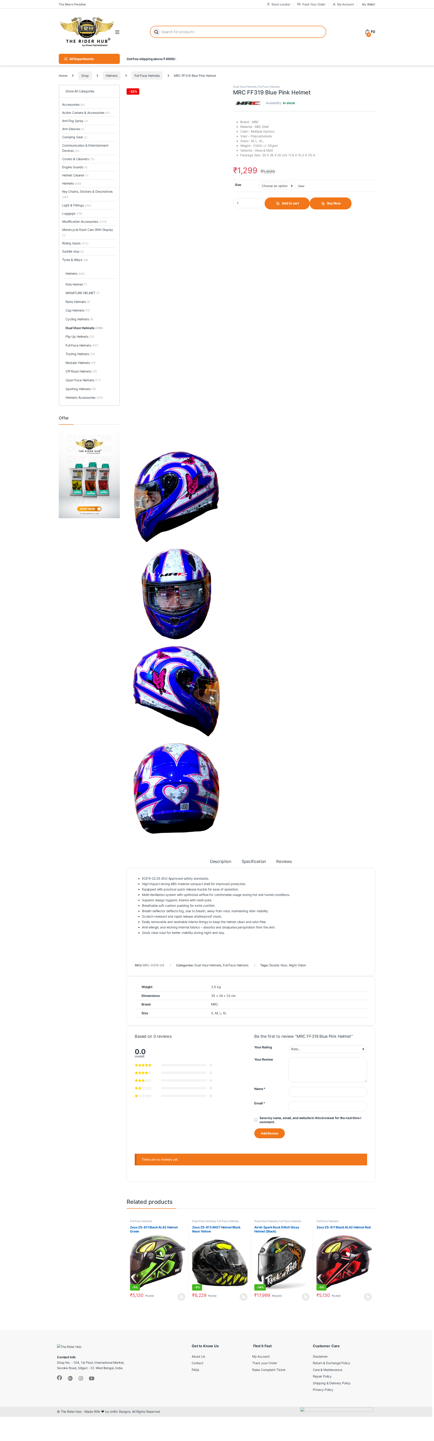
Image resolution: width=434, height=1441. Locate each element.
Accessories (73, 104)
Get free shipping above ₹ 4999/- (152, 59)
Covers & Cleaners (78, 159)
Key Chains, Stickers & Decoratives (87, 194)
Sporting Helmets (81, 389)
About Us (198, 1356)
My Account (345, 4)
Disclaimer (320, 1356)
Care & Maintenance (327, 1370)
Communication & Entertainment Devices (85, 148)
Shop (85, 75)
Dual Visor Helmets (244, 86)
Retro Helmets (78, 302)
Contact (197, 1363)
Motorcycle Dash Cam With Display (87, 232)
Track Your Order (314, 4)
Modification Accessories (84, 221)
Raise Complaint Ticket (268, 1370)
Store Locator (280, 4)
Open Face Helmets (83, 380)
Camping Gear (74, 137)
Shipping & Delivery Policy (332, 1383)
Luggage (72, 213)
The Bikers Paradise (72, 4)
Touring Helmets (80, 354)
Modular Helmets (80, 363)
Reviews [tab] (284, 862)
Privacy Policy (323, 1390)
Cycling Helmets (79, 319)
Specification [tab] (254, 862)
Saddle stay (73, 251)
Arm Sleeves (73, 129)
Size (238, 185)
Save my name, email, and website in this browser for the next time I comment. (310, 1120)
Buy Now (334, 203)
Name (259, 1089)
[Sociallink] (59, 1377)
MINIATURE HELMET (82, 293)
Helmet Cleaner (75, 175)
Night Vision (297, 965)
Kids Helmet (76, 284)
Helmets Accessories (84, 397)
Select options (180, 1297)
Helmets (112, 75)
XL (225, 1013)
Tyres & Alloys (75, 260)
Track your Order (264, 1363)
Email (259, 1103)
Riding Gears (75, 243)
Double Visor (278, 965)
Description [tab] (220, 862)
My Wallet (368, 4)
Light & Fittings (76, 205)
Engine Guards (74, 167)
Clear (301, 186)
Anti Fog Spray (75, 121)
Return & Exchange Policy (331, 1363)
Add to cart (290, 203)
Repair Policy (322, 1376)
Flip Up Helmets (80, 336)
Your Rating (263, 1047)
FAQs (195, 1370)
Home (63, 75)
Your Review (263, 1059)
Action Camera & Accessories (86, 113)
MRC (214, 1004)
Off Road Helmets (81, 371)
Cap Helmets (78, 310)
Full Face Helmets (147, 75)
